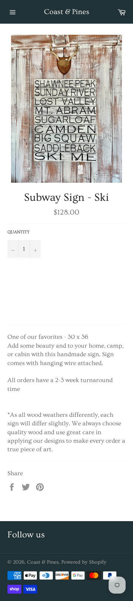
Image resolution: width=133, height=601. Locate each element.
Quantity (18, 232)
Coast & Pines (66, 12)
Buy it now (64, 299)
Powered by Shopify (83, 562)
